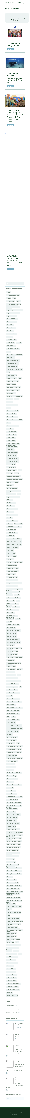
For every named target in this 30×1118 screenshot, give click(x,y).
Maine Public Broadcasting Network (14, 649)
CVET (20, 419)
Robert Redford (11, 793)
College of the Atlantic (13, 387)
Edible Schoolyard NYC (13, 476)
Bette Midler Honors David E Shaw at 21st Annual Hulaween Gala (14, 260)
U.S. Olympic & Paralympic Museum (14, 907)
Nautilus (9, 710)
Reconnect (10, 782)
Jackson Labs (11, 601)
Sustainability (11, 862)
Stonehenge (10, 859)
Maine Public (10, 645)
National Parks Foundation (14, 707)
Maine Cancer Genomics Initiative (13, 631)
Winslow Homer (11, 980)
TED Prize (18, 871)
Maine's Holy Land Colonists (12, 655)
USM (17, 942)
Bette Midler (10, 342)
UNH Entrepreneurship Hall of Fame (14, 922)
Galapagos (10, 511)
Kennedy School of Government (12, 616)
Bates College (11, 328)
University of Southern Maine (13, 940)
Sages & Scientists (12, 799)
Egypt (16, 482)
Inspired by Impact (12, 586)
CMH (20, 378)
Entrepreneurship (12, 488)
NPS (8, 716)
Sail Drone (10, 802)
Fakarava (9, 500)
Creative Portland (12, 405)
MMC (19, 675)
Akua (14, 298)
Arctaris (17, 307)
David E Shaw (11, 440)
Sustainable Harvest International (12, 866)
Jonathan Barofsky (12, 609)
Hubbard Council (12, 565)
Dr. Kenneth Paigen (12, 461)
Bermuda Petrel (11, 339)
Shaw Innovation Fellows (14, 841)
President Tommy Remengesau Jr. (11, 756)
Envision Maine (11, 494)
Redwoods (10, 787)
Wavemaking (11, 971)
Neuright (16, 710)
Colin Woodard (11, 384)
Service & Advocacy (11, 1012)
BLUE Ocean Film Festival (14, 354)
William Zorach (11, 977)
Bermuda (10, 336)
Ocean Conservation (13, 719)
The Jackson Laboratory (14, 885)
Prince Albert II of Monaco (14, 758)
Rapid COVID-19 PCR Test (14, 773)
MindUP (19, 669)
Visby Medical (11, 960)
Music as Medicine (12, 690)
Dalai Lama (10, 428)
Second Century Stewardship (11, 827)
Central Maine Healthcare (14, 369)
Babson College (11, 322)
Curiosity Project (12, 414)
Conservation (11, 393)
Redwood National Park (14, 784)
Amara (18, 301)
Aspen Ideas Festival (13, 313)
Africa (9, 298)
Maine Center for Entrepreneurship (11, 637)
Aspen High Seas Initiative (14, 310)
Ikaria (13, 574)
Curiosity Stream (12, 419)
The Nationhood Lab (13, 888)
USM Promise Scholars (13, 945)
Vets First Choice (12, 954)
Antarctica (10, 307)
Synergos (19, 868)
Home (7, 8)
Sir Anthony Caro (16, 844)
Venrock (15, 951)
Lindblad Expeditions (13, 624)
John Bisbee (15, 606)
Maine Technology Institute (12, 652)
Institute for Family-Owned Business (14, 590)
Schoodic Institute (12, 817)
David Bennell (11, 437)
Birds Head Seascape (13, 348)
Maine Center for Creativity (11, 634)
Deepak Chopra (11, 455)
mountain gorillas (12, 687)
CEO (8, 372)
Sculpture (10, 823)
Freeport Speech (12, 509)
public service (11, 767)
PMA (18, 743)
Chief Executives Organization (11, 376)
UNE (8, 909)
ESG (19, 494)
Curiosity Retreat (12, 417)
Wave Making (11, 968)
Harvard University (12, 547)
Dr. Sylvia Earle (11, 467)
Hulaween (10, 568)
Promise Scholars (12, 761)
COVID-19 (9, 402)
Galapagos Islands (12, 514)
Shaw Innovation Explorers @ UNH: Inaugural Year (14, 43)
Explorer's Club (11, 497)
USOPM (9, 951)
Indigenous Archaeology (14, 583)
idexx (16, 568)
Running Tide (11, 796)
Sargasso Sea (11, 811)
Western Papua (11, 974)
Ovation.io (10, 731)
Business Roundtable (13, 360)
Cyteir (9, 422)
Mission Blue (10, 672)
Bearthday (10, 330)
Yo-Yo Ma (9, 992)
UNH (8, 915)
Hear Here (10, 550)
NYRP (13, 716)
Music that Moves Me (13, 692)
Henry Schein (11, 553)
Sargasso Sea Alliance (13, 814)
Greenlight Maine (12, 532)
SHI (8, 844)
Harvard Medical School (14, 544)
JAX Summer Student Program (12, 604)
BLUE (8, 351)
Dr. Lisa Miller (11, 464)
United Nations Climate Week (13, 925)
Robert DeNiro (11, 790)
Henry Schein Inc (12, 556)
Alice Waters (10, 301)
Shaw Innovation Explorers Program (14, 839)
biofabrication (11, 345)
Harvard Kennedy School (14, 541)
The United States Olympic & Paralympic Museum (14, 892)
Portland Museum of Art (14, 749)
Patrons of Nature (12, 737)
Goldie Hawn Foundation (14, 526)
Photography (11, 743)
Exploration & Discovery (12, 1009)
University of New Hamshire (11, 937)
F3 (18, 497)
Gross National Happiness (14, 538)
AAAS (8, 292)
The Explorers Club (12, 882)
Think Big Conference (13, 897)
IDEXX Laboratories (12, 571)
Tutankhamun (11, 903)
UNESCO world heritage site (13, 913)
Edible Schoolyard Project (14, 479)
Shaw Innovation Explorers (14, 835)
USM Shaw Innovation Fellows (12, 949)
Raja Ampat (10, 770)
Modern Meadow (12, 678)
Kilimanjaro (10, 618)
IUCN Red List (16, 598)
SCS (15, 820)
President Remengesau (14, 752)
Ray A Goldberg (11, 776)
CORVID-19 (19, 396)
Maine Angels (11, 627)
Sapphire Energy (12, 808)
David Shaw (10, 449)
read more (10, 49)
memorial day (11, 669)
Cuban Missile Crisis (12, 411)
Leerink (9, 621)
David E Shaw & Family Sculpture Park (13, 444)
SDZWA (17, 823)
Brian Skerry (10, 357)
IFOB (8, 574)
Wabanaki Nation (12, 963)
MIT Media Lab (11, 675)
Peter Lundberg (11, 740)
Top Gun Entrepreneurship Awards (14, 901)
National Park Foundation (14, 701)
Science (9, 820)
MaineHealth (18, 657)
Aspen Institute (11, 316)
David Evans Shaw (12, 446)
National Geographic (13, 698)
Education (10, 482)
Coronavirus (10, 396)
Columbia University (13, 390)
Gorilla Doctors (11, 529)
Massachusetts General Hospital (13, 664)
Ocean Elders (11, 722)
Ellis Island (10, 485)
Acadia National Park (13, 295)
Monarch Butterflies (12, 684)
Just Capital (10, 612)
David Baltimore (11, 434)
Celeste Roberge (12, 366)
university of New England (14, 930)
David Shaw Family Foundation (12, 453)
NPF (18, 713)
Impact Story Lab (12, 580)
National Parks (11, 704)
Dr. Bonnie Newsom (12, 458)
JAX (18, 601)
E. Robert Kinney (12, 470)
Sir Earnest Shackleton (13, 847)
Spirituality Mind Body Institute (13, 854)
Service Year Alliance (13, 829)
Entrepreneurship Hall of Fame (13, 492)
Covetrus (9, 399)
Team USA (10, 871)
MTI (20, 687)
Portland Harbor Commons (14, 746)
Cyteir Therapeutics (13, 425)
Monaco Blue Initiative (13, 681)
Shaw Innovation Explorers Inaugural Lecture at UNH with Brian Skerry (14, 77)
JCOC (8, 606)
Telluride (10, 876)
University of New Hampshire (11, 934)
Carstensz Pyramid (12, 363)
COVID (16, 399)
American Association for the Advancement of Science (13, 306)
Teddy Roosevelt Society (14, 874)
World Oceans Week (13, 989)
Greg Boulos (10, 535)
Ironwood (10, 595)
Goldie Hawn (18, 523)
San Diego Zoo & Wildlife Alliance (14, 806)
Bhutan (19, 342)
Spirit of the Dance (12, 850)
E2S (20, 470)
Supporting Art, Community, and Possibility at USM (19, 1049)
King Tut (18, 618)
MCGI (8, 666)
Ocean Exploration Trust (14, 725)
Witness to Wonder (12, 986)
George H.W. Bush (12, 520)
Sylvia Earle (10, 868)
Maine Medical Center (13, 642)
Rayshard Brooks (12, 779)
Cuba (8, 408)
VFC (20, 954)
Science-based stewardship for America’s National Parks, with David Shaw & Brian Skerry (15, 116)
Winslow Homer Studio (13, 983)
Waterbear (10, 966)
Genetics (9, 517)
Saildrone (18, 802)
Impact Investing (12, 577)
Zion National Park (12, 995)
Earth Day (10, 473)
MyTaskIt (9, 695)
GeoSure (9, 523)
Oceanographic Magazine (14, 728)
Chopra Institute (11, 378)
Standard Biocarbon (13, 856)
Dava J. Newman (12, 431)
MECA (13, 666)
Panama (9, 734)
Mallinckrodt (10, 660)
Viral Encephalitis (12, 957)
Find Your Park (11, 503)
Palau (16, 731)
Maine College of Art (13, 639)
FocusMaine (10, 506)
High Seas (10, 559)
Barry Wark (10, 325)
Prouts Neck (10, 764)
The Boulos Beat (12, 879)
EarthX (17, 473)
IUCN (8, 598)
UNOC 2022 (10, 942)
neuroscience (11, 713)
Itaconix (17, 595)
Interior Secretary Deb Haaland (13, 593)
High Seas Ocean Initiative (14, 562)
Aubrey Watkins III (12, 319)
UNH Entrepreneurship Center (13, 919)
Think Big (9, 894)
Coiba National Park (12, 381)
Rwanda (19, 796)
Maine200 (10, 657)
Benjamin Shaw (11, 333)
